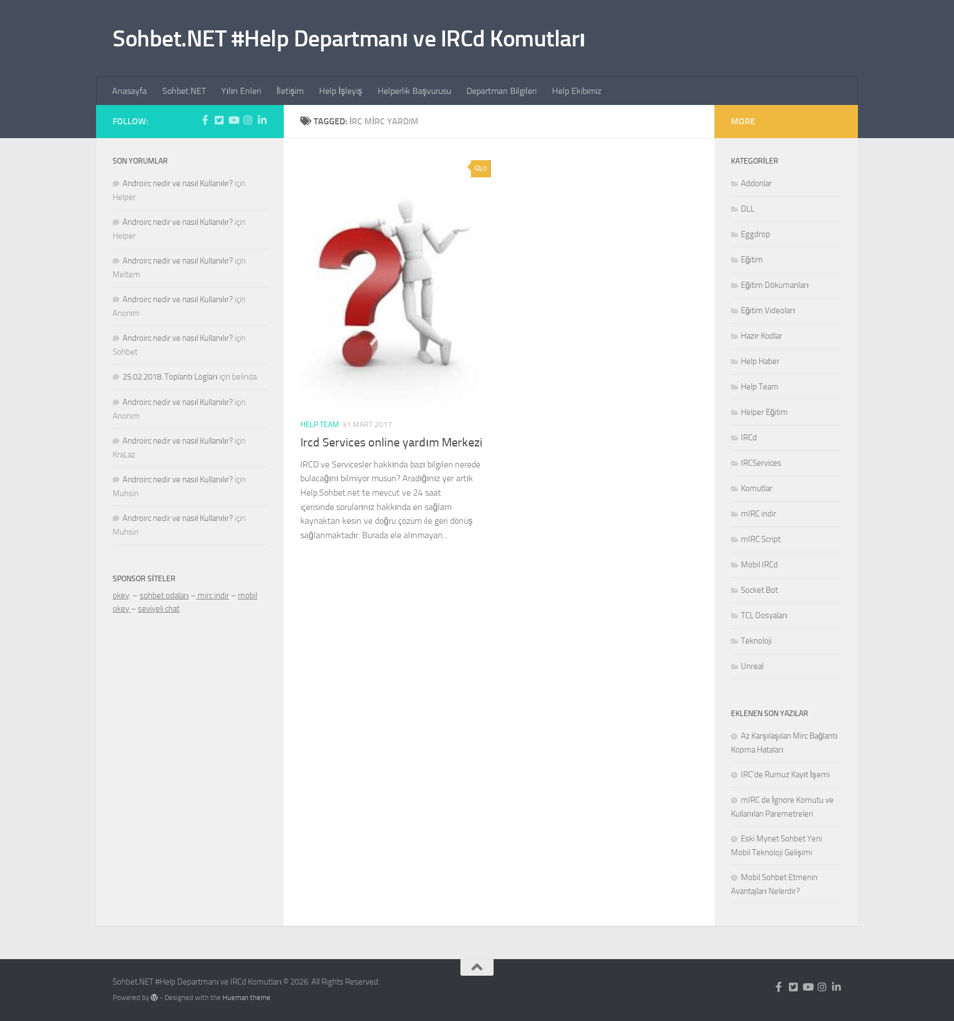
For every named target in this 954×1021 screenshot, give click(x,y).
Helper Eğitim (764, 412)
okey (121, 596)
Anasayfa (129, 91)
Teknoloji (756, 641)
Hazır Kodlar (761, 336)
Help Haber (760, 361)
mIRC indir (758, 514)
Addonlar (756, 183)
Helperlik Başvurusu (414, 91)
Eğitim (752, 260)
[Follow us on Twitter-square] (219, 120)
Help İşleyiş (340, 91)
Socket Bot (759, 590)
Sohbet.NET (184, 91)
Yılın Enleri (241, 91)
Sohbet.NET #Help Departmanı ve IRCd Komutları (349, 38)
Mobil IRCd (759, 565)
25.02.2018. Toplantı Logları (170, 377)
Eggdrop (755, 234)
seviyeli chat (158, 609)
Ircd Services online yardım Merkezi (391, 442)
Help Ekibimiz (576, 91)
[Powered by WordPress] (154, 997)
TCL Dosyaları (764, 615)
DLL (747, 209)
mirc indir (212, 596)
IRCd (749, 438)
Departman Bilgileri (502, 91)
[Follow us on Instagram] (248, 120)
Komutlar (756, 488)
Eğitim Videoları (768, 310)
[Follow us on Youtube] (234, 120)
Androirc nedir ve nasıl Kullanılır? (178, 183)
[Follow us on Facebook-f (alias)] (205, 120)
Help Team (319, 424)
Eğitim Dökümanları (775, 285)
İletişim (290, 91)
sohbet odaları (164, 596)
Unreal (752, 666)
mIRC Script (761, 539)
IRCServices (761, 463)
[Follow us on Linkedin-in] (262, 120)
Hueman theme (246, 997)
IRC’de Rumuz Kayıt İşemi (785, 775)
